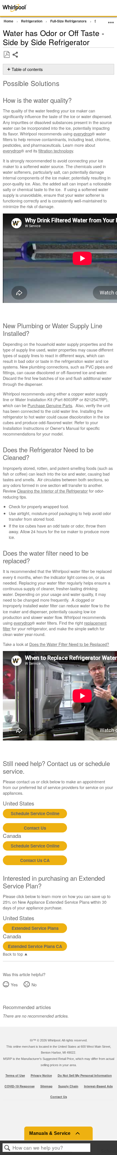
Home (9, 21)
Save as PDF (6, 54)
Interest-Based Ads (98, 1086)
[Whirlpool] (23, 8)
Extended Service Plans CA (35, 946)
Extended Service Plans (35, 928)
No (34, 984)
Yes (14, 984)
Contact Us (35, 828)
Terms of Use (15, 1075)
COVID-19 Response (20, 1086)
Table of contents (27, 69)
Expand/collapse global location (111, 20)
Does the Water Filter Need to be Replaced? (69, 644)
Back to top (13, 953)
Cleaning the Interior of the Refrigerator (52, 491)
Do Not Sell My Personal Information (85, 1075)
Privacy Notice (41, 1075)
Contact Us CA (35, 860)
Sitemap (46, 1086)
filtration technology (55, 151)
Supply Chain (68, 1086)
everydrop (83, 134)
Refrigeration (32, 21)
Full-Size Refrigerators (68, 21)
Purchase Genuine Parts (50, 405)
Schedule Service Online (35, 813)
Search (7, 1147)
